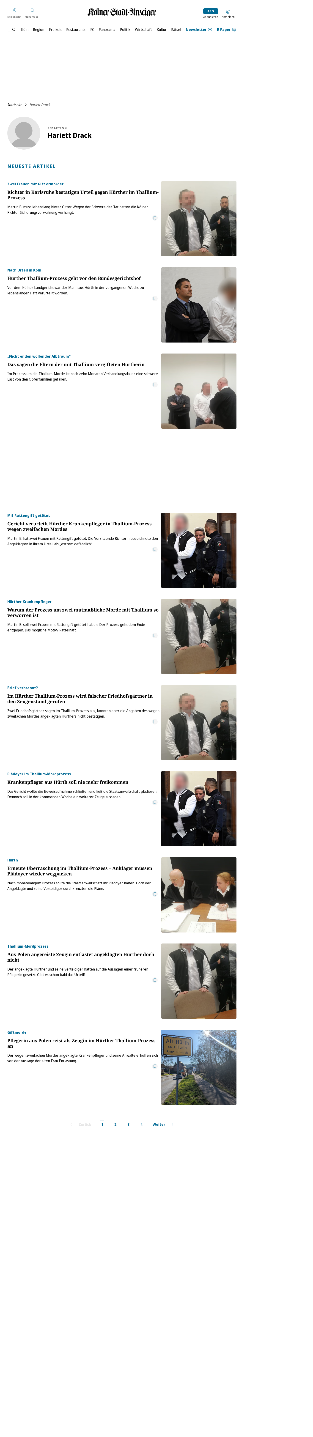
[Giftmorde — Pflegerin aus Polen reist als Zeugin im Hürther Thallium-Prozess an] (198, 1067)
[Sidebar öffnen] (11, 29)
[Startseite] (122, 12)
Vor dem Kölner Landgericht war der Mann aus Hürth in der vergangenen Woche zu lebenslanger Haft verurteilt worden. (75, 290)
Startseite (14, 104)
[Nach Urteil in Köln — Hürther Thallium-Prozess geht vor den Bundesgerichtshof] (198, 305)
